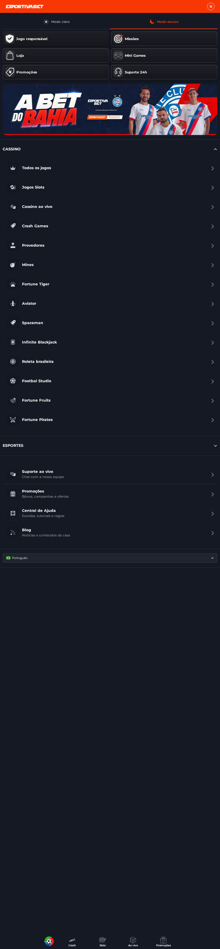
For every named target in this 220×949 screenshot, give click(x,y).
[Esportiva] (24, 6)
